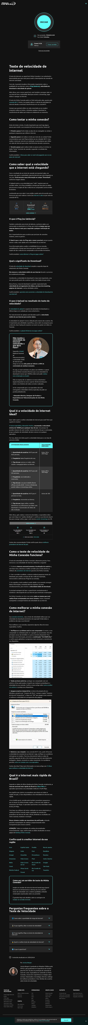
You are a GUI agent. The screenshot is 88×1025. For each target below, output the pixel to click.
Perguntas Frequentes (64, 996)
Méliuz (46, 998)
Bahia (11, 862)
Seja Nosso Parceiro (77, 993)
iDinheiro (47, 1003)
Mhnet (33, 1003)
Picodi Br (47, 1000)
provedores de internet (24, 570)
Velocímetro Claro (8, 1003)
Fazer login (20, 1007)
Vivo (32, 995)
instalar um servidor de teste (21, 899)
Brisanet (33, 1002)
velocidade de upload (16, 309)
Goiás (22, 851)
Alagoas (11, 851)
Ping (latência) (35, 86)
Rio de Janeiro (47, 847)
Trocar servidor (52, 44)
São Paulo (46, 866)
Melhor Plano (48, 995)
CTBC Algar (6, 998)
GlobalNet (33, 1007)
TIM (32, 993)
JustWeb (33, 1005)
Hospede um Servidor (78, 996)
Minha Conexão (49, 993)
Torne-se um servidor (44, 50)
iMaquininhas (48, 1005)
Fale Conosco (62, 998)
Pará (33, 851)
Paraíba (34, 847)
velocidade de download (23, 266)
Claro (32, 996)
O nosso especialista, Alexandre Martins (21, 425)
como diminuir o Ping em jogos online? (31, 254)
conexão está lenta (17, 617)
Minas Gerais (24, 868)
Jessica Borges (27, 962)
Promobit (47, 1002)
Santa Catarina (47, 859)
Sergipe (45, 862)
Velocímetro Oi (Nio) (8, 1005)
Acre (10, 847)
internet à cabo (38, 195)
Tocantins (46, 870)
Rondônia (46, 851)
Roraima (45, 855)
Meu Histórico (21, 1004)
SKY (32, 998)
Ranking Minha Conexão (22, 832)
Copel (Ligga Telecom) (9, 994)
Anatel (22, 351)
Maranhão (24, 855)
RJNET (5, 996)
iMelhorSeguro (48, 1007)
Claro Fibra (41, 786)
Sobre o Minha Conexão (23, 993)
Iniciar (44, 22)
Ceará (11, 866)
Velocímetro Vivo (8, 1001)
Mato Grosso (24, 859)
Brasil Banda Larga (8, 999)
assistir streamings (42, 519)
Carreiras (20, 995)
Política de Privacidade (44, 1020)
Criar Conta (20, 1006)
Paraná (23, 872)
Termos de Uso (62, 993)
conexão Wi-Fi (13, 102)
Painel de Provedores (78, 995)
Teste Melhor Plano (8, 1006)
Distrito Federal (14, 870)
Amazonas (12, 859)
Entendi (66, 1020)
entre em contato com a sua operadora (26, 762)
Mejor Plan (47, 996)
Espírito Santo (25, 847)
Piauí (33, 859)
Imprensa (20, 996)
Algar (32, 1000)
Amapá (11, 855)
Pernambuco (35, 855)
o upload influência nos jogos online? (31, 331)
